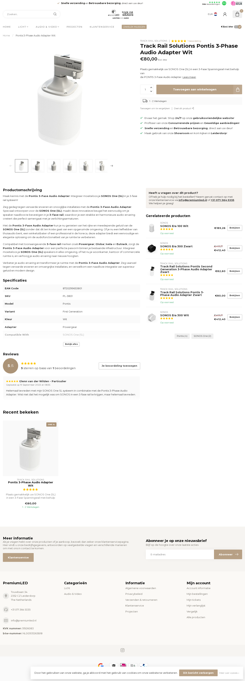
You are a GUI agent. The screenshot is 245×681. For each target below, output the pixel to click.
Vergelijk (192, 611)
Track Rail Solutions (153, 41)
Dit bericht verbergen (198, 672)
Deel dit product (183, 108)
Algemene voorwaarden (140, 588)
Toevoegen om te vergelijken (155, 108)
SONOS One (202, 336)
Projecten (74, 26)
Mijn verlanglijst (196, 605)
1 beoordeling (194, 41)
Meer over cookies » (229, 673)
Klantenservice (102, 26)
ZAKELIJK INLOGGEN (134, 26)
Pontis (182, 336)
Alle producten (196, 617)
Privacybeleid (133, 593)
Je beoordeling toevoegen (119, 365)
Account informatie (199, 588)
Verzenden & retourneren (141, 599)
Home (7, 26)
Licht (22, 26)
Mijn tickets (194, 599)
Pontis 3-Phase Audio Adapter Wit (36, 35)
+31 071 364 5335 (222, 200)
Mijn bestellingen (197, 593)
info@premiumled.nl (193, 200)
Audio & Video (46, 26)
